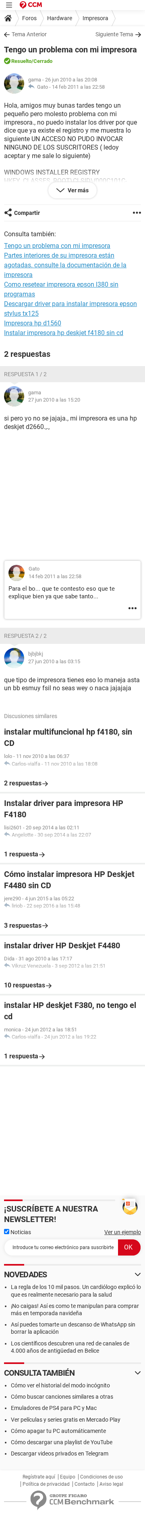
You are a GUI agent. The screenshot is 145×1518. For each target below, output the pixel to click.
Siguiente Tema (114, 34)
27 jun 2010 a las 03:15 (54, 661)
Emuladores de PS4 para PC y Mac (54, 1408)
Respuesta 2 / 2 (25, 636)
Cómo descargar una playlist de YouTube (61, 1442)
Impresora (95, 18)
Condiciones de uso (101, 1477)
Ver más (77, 190)
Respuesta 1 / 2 (25, 374)
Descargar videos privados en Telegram (59, 1453)
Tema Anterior (29, 34)
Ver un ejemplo (122, 1232)
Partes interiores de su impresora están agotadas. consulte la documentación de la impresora (65, 265)
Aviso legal (111, 1484)
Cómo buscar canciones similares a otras (62, 1396)
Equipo (67, 1477)
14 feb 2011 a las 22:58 (78, 87)
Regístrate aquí (39, 1477)
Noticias (20, 1232)
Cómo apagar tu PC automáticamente (58, 1431)
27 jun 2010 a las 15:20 (54, 400)
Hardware (59, 18)
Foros (29, 18)
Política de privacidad (46, 1484)
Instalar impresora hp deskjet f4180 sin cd (63, 333)
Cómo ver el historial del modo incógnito (60, 1385)
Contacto (85, 1484)
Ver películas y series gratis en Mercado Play (65, 1419)
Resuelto (21, 61)
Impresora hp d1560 (32, 323)
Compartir (27, 213)
